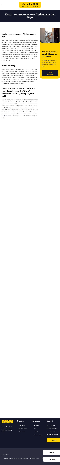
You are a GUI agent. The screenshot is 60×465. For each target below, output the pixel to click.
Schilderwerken (23, 428)
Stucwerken (22, 432)
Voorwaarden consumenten (22, 458)
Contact (36, 432)
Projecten (36, 425)
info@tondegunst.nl (6, 115)
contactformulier (22, 113)
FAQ (35, 428)
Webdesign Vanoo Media (9, 458)
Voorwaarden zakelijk (34, 458)
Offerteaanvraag (38, 435)
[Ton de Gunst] (30, 5)
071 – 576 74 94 (51, 425)
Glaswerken (22, 425)
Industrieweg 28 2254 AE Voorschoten (52, 433)
